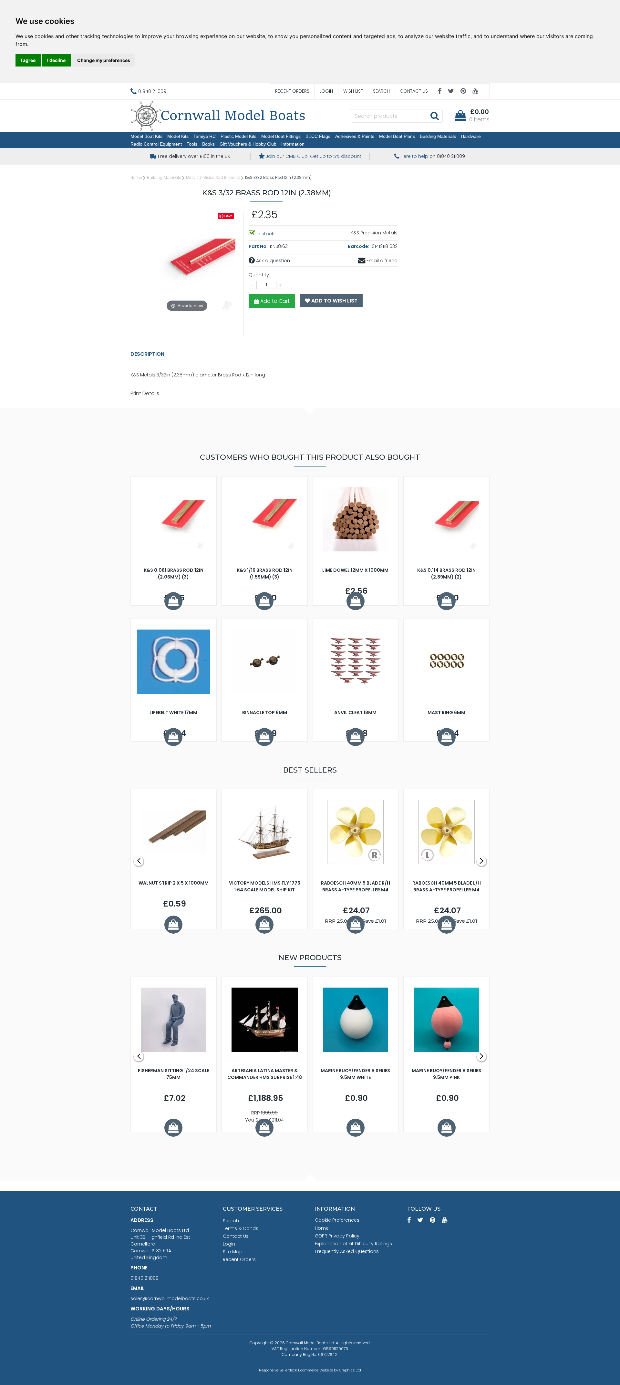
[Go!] (434, 115)
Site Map (233, 1251)
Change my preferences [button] (103, 60)
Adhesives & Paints (354, 136)
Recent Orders (292, 91)
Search (381, 91)
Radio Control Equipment (156, 144)
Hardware (471, 136)
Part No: (259, 246)
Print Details (144, 393)
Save (228, 215)
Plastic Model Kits (238, 136)
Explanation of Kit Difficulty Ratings (353, 1243)
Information (293, 144)
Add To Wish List (333, 300)
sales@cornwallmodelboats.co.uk (169, 1298)
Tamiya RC (204, 136)
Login (326, 91)
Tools (192, 144)
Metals (192, 177)
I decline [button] (56, 60)
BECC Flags (317, 136)
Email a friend (381, 260)
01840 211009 (144, 1278)
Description (147, 354)
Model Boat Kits (146, 136)
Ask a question (272, 260)
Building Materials (438, 136)
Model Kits (178, 136)
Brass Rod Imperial (221, 177)
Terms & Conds (240, 1228)
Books (208, 144)
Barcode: (359, 246)
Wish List (353, 91)
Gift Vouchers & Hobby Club (248, 144)
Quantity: (259, 275)
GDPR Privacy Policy (337, 1236)
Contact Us (414, 91)
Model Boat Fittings (281, 136)
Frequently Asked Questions (347, 1251)
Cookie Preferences (337, 1220)
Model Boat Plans (397, 136)
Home (136, 177)
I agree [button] (28, 60)
